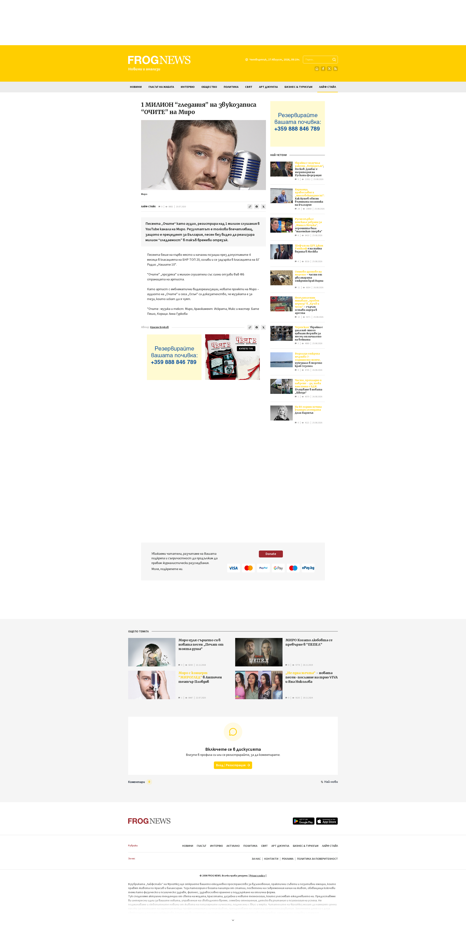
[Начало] (317, 68)
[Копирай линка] (249, 206)
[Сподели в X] (263, 206)
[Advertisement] (233, 22)
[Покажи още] (233, 920)
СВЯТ (264, 846)
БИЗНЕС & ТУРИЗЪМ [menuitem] (298, 87)
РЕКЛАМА (287, 859)
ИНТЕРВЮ (216, 846)
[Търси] (334, 59)
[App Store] (327, 821)
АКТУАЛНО (233, 846)
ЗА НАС (256, 859)
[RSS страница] (335, 68)
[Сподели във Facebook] (256, 206)
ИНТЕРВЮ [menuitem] (188, 87)
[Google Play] (304, 821)
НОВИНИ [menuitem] (136, 87)
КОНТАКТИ (271, 859)
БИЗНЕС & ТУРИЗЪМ (305, 846)
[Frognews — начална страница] (149, 821)
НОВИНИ (187, 846)
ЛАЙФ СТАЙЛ (148, 206)
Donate (271, 554)
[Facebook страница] (323, 68)
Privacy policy (257, 876)
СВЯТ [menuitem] (248, 87)
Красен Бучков (159, 327)
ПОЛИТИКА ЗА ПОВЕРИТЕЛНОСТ (317, 859)
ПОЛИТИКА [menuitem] (231, 87)
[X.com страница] (329, 68)
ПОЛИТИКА (250, 846)
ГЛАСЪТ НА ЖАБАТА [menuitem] (161, 87)
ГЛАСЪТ (201, 846)
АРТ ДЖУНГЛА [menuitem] (268, 87)
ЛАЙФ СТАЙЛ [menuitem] (327, 87)
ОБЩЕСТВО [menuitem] (209, 87)
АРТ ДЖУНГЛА (280, 846)
